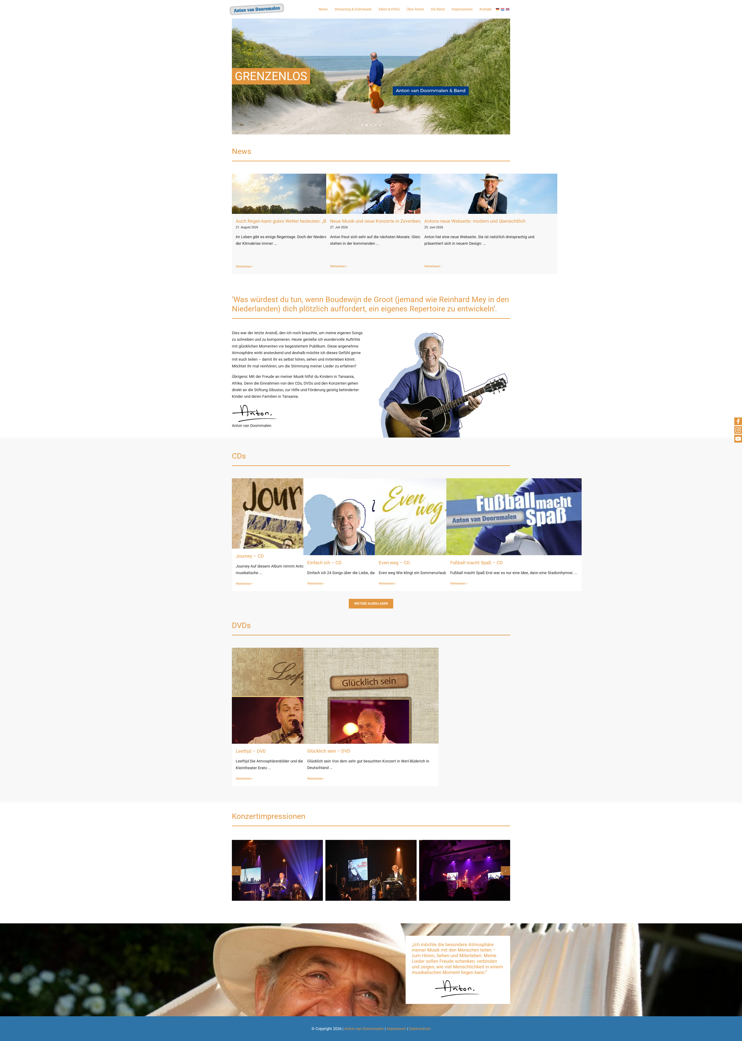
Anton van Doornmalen (364, 1028)
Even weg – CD (394, 562)
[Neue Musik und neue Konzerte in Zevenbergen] (394, 194)
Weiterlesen (243, 266)
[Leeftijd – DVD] (299, 742)
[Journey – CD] (299, 546)
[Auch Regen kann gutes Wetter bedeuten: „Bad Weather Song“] (300, 194)
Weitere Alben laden (371, 603)
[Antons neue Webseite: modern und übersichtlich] (488, 194)
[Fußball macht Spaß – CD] (514, 546)
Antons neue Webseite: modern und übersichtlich (474, 221)
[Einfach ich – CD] (371, 546)
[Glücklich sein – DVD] (371, 742)
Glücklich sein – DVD (328, 751)
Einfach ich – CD (324, 562)
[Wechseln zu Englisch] (507, 9)
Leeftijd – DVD (251, 751)
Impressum (396, 1028)
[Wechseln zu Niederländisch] (502, 9)
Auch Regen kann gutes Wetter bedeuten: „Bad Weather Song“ (299, 221)
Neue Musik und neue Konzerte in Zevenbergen (378, 221)
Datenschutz (420, 1028)
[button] (236, 870)
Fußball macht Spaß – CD (476, 562)
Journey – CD (250, 556)
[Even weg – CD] (442, 546)
